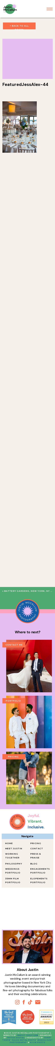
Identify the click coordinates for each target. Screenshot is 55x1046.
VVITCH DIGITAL (16, 1038)
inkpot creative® (27, 1035)
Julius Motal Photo (24, 1040)
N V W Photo (37, 1042)
